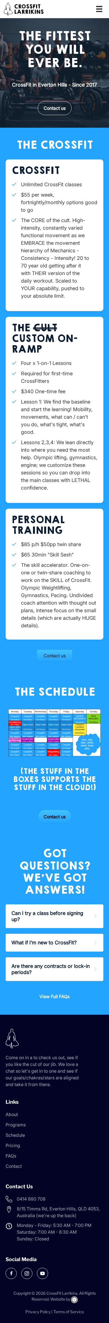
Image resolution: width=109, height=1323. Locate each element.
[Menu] (99, 9)
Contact (14, 1166)
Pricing (13, 1145)
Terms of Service (68, 1311)
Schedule (15, 1135)
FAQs (11, 1156)
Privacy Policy (38, 1311)
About (12, 1114)
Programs (16, 1125)
